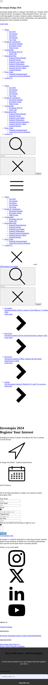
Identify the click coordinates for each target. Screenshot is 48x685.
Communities (9, 50)
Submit (3, 533)
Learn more (4, 24)
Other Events (13, 48)
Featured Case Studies (17, 62)
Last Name (4, 503)
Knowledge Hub (10, 56)
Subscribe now (24, 683)
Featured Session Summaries (19, 66)
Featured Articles (15, 60)
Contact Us (8, 78)
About (6, 30)
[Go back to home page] (6, 536)
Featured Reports (15, 70)
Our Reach (13, 36)
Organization (4, 514)
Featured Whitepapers (16, 64)
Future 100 (13, 54)
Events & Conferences (12, 42)
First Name (4, 499)
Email (2, 507)
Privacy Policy (5, 646)
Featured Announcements (18, 74)
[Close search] (17, 166)
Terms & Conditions (17, 646)
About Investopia (6, 627)
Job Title (3, 518)
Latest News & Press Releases (19, 76)
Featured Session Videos (17, 68)
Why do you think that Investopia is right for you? (17, 523)
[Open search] (17, 146)
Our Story (12, 32)
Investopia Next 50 (15, 52)
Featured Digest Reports (17, 58)
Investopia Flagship (16, 44)
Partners (38, 636)
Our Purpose (13, 38)
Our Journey (13, 34)
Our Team (12, 40)
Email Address (5, 671)
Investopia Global (15, 46)
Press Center (8, 72)
